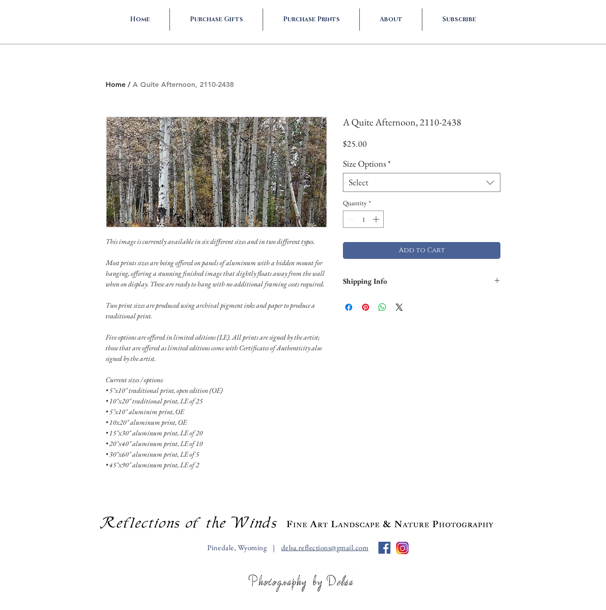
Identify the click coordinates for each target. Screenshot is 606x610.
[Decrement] (350, 219)
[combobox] (421, 182)
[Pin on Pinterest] (365, 307)
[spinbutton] (363, 219)
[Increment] (377, 219)
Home (116, 84)
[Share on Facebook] (348, 307)
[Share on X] (399, 307)
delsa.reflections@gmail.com (325, 547)
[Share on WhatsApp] (382, 307)
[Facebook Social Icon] (384, 548)
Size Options (367, 163)
